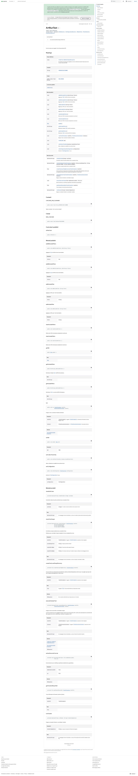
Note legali (18, 773)
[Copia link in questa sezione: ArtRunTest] (53, 230)
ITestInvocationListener (77, 135)
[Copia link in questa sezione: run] (49, 403)
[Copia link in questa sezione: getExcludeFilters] (56, 364)
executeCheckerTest (61, 174)
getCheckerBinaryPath (61, 185)
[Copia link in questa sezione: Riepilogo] (53, 53)
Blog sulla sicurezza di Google (52, 764)
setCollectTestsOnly (63, 144)
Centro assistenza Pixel (96, 760)
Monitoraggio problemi (96, 767)
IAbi (48, 123)
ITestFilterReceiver (50, 33)
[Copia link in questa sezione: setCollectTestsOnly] (57, 455)
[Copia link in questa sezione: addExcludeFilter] (55, 284)
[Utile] (89, 24)
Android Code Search (22, 1)
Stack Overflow (95, 765)
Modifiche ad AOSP (65, 12)
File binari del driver (4, 767)
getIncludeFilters (62, 131)
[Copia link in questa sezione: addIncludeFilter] (55, 304)
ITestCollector (86, 31)
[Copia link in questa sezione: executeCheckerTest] (58, 601)
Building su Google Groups (51, 767)
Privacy (25, 773)
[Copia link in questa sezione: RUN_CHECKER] (55, 217)
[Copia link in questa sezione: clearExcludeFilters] (56, 324)
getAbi (60, 123)
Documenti (11, 1)
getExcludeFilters (62, 126)
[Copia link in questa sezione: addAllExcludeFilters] (57, 244)
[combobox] (116, 1)
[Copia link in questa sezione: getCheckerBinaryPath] (58, 686)
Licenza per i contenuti (76, 749)
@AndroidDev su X (50, 760)
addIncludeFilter (62, 109)
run (59, 135)
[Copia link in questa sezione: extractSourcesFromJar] (59, 653)
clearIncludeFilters (63, 118)
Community (13, 773)
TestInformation (63, 135)
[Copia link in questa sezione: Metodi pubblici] (57, 240)
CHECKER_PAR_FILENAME (63, 70)
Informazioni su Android (5, 773)
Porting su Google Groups (51, 769)
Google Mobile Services (96, 764)
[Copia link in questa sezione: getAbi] (50, 348)
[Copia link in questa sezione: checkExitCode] (55, 491)
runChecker (59, 190)
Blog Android (49, 762)
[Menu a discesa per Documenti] (14, 1)
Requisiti (2, 760)
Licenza (22, 773)
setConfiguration (62, 148)
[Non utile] (91, 24)
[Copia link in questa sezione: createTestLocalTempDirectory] (63, 563)
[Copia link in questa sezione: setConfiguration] (56, 466)
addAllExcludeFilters (63, 95)
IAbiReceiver (62, 31)
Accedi (135, 1)
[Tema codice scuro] (91, 203)
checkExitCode (60, 158)
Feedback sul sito (31, 773)
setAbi (60, 140)
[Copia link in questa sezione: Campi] (51, 213)
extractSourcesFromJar (61, 180)
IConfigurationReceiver (71, 31)
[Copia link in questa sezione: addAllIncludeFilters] (57, 264)
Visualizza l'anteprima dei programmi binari (8, 764)
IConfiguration (69, 148)
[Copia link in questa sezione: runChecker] (53, 713)
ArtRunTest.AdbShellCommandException (67, 59)
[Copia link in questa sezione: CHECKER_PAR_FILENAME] (61, 200)
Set (63, 97)
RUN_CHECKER (61, 78)
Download (3, 762)
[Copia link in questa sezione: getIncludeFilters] (55, 383)
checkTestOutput (60, 163)
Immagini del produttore (5, 765)
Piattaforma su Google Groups (52, 765)
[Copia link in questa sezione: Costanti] (52, 197)
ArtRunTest (49, 87)
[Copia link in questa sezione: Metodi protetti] (56, 488)
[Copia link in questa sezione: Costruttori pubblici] (59, 227)
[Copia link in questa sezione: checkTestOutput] (56, 519)
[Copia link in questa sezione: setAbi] (50, 437)
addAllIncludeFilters (63, 99)
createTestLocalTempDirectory (63, 169)
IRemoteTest (79, 31)
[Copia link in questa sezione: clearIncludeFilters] (56, 336)
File (63, 588)
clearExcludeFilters (63, 114)
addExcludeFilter (62, 104)
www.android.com (95, 762)
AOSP (47, 23)
